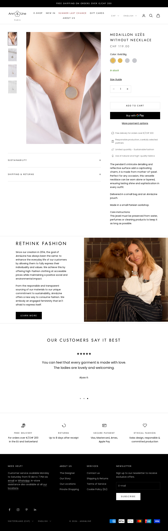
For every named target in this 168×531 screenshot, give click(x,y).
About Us (69, 18)
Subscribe (128, 496)
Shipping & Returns (97, 478)
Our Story (65, 478)
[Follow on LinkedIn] (35, 509)
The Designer (67, 473)
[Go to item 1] (12, 38)
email (11, 480)
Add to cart (135, 105)
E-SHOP (38, 13)
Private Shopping (69, 489)
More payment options (135, 123)
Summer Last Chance (73, 13)
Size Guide (116, 79)
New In (50, 13)
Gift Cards (97, 13)
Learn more (29, 315)
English (129, 15)
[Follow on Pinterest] (26, 509)
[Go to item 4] (12, 87)
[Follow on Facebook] (9, 509)
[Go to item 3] (12, 71)
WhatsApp (24, 480)
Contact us (93, 473)
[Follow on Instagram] (18, 509)
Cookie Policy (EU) (97, 489)
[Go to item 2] (12, 55)
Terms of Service (96, 484)
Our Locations (68, 484)
